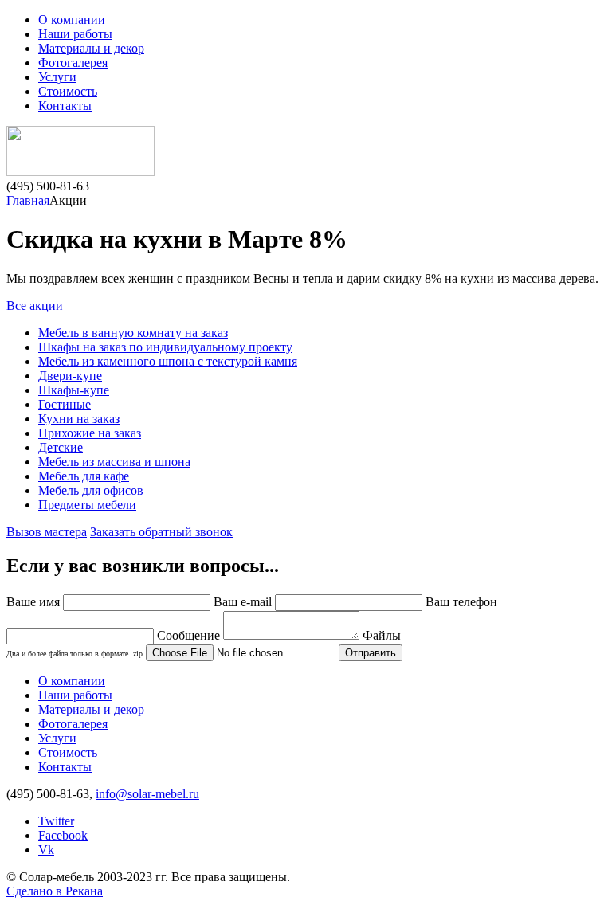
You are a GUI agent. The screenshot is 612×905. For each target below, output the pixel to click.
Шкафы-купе (73, 390)
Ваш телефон (461, 602)
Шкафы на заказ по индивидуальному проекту (165, 347)
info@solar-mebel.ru (147, 794)
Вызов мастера (46, 532)
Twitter (56, 821)
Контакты (65, 105)
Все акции (34, 305)
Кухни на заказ (79, 418)
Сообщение (188, 635)
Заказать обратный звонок (161, 532)
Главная (27, 200)
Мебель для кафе (83, 476)
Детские (60, 447)
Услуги (57, 77)
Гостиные (64, 404)
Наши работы (75, 34)
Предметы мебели (87, 504)
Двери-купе (70, 375)
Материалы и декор (91, 48)
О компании (71, 19)
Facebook (63, 835)
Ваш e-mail (243, 602)
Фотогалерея (73, 62)
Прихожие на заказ (89, 433)
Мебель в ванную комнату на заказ (133, 332)
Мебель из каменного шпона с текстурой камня (167, 361)
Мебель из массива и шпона (114, 461)
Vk (46, 849)
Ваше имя (33, 602)
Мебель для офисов (90, 490)
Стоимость (67, 91)
